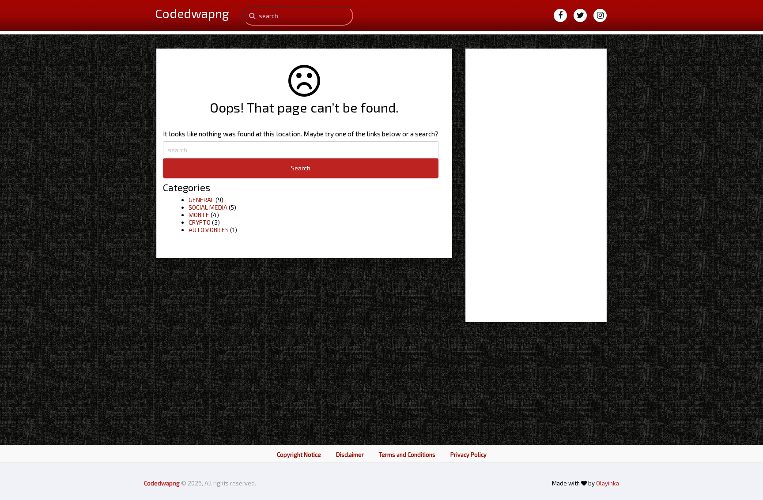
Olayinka (607, 483)
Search (300, 168)
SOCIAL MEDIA (208, 207)
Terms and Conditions (407, 454)
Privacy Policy (468, 454)
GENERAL (201, 199)
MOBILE (199, 214)
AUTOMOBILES (209, 229)
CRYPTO (200, 222)
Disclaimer (350, 454)
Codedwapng (162, 483)
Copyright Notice (299, 454)
